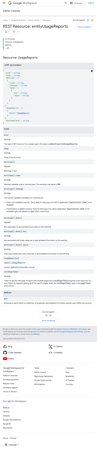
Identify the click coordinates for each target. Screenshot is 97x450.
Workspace (29, 3)
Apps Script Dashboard (43, 376)
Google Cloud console (42, 380)
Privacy (13, 438)
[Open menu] (4, 3)
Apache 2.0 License (37, 332)
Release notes (8, 384)
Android (6, 408)
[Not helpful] (92, 20)
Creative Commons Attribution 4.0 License (71, 329)
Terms (5, 438)
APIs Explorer (39, 384)
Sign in (91, 3)
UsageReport (23, 113)
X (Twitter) (70, 380)
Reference (46, 20)
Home (5, 20)
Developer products (11, 380)
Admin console (11, 10)
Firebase (6, 416)
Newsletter (70, 376)
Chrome (6, 412)
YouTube (69, 384)
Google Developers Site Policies (71, 332)
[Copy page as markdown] (14, 32)
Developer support (10, 388)
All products (8, 428)
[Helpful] (88, 20)
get (5, 298)
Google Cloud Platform (12, 420)
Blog (67, 372)
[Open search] (65, 3)
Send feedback (84, 27)
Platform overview (10, 376)
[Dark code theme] (92, 71)
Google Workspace (18, 20)
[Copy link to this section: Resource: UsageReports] (40, 57)
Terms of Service (10, 392)
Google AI (7, 424)
